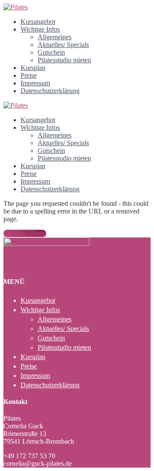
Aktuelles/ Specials (63, 44)
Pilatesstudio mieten (64, 60)
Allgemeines (54, 37)
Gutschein (51, 52)
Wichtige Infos (40, 29)
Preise (29, 75)
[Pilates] (15, 7)
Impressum (35, 83)
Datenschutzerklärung (50, 90)
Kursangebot (38, 21)
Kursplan (33, 67)
